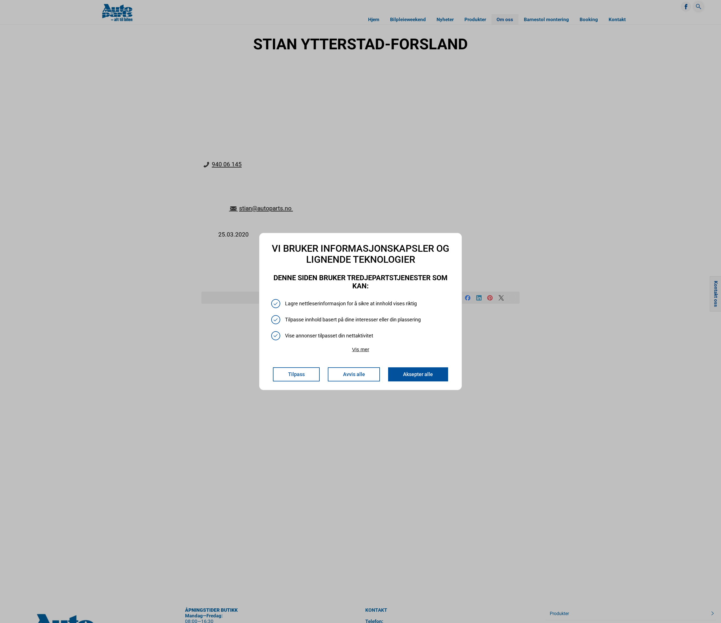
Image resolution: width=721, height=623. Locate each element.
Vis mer (360, 349)
